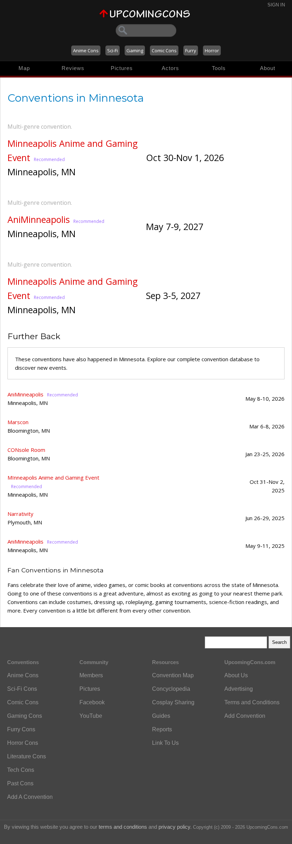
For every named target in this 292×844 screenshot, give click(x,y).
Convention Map (173, 675)
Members (91, 675)
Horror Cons (22, 743)
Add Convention (244, 716)
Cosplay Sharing (173, 702)
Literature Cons (26, 756)
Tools (219, 68)
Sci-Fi (112, 50)
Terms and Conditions (252, 702)
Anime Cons (86, 50)
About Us (236, 675)
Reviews (73, 68)
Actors (170, 68)
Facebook (92, 702)
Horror (212, 50)
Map (24, 68)
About (267, 68)
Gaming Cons (24, 716)
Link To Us (165, 743)
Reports (162, 729)
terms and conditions (123, 827)
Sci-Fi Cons (22, 689)
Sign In (276, 4)
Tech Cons (20, 770)
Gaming (134, 50)
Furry (190, 50)
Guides (161, 716)
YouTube (90, 716)
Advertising (238, 689)
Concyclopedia (171, 689)
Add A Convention (30, 797)
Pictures (122, 68)
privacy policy (174, 827)
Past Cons (20, 783)
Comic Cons (164, 50)
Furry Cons (21, 729)
